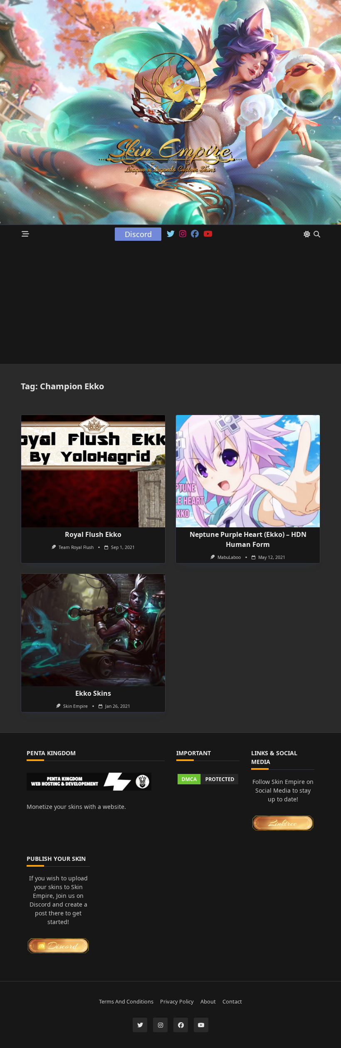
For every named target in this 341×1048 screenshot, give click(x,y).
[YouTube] (207, 234)
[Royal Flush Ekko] (93, 471)
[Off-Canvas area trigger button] (25, 234)
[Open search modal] (317, 234)
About (208, 1002)
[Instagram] (182, 234)
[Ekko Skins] (93, 630)
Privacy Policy (177, 1002)
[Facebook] (195, 234)
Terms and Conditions (126, 1002)
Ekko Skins (93, 693)
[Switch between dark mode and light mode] (307, 234)
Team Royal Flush (76, 547)
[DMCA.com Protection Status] (208, 779)
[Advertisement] (170, 305)
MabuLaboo (229, 557)
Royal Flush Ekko (93, 534)
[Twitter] (171, 234)
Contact (232, 1002)
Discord (138, 234)
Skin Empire (75, 706)
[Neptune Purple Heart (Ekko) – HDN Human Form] (248, 471)
